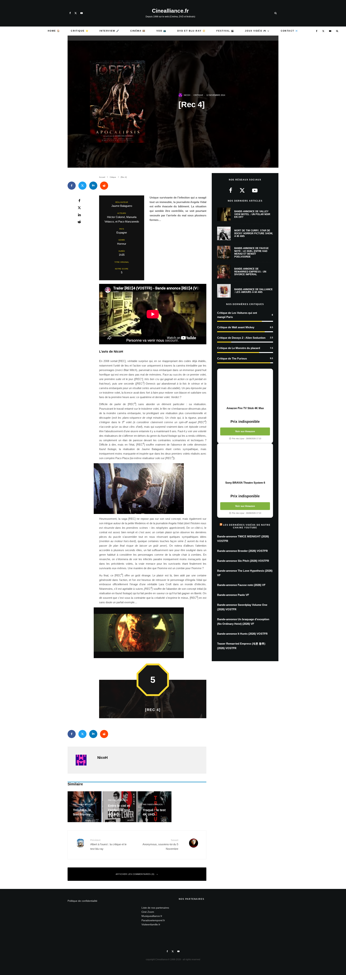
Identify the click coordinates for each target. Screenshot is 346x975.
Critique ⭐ (80, 31)
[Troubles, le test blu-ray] (85, 806)
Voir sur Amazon (245, 431)
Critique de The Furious (232, 358)
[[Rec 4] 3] (152, 488)
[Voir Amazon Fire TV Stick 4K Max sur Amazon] (245, 387)
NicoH (187, 95)
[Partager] (72, 186)
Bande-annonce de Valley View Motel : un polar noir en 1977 (252, 214)
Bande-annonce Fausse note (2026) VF (241, 584)
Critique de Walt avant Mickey (235, 327)
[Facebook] (70, 13)
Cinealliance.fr (170, 11)
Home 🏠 (54, 31)
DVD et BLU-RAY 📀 (191, 31)
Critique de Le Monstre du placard (238, 348)
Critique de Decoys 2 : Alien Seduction (241, 337)
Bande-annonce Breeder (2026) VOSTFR (242, 550)
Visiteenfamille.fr (150, 924)
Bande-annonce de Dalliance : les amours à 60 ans (253, 291)
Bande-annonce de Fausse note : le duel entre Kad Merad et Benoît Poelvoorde (251, 252)
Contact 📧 (289, 31)
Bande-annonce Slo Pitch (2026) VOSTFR (243, 560)
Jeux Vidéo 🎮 (255, 31)
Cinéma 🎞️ (138, 31)
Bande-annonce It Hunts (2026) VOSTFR (242, 633)
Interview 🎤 (109, 31)
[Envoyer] (104, 186)
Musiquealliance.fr (151, 916)
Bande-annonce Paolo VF (233, 594)
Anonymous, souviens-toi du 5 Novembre (160, 844)
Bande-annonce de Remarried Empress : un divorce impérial (250, 271)
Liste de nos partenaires (155, 907)
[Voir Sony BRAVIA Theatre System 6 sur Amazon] (245, 462)
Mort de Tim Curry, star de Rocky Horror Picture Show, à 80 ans (253, 233)
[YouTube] (82, 13)
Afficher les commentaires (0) (135, 874)
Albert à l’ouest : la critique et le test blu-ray (108, 844)
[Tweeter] (82, 186)
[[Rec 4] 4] (152, 632)
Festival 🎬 (225, 31)
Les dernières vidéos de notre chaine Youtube (246, 526)
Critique (198, 95)
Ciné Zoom (147, 911)
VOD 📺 (161, 31)
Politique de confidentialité (82, 900)
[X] (76, 13)
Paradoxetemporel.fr (153, 920)
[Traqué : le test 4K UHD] (154, 806)
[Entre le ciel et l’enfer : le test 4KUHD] (120, 806)
